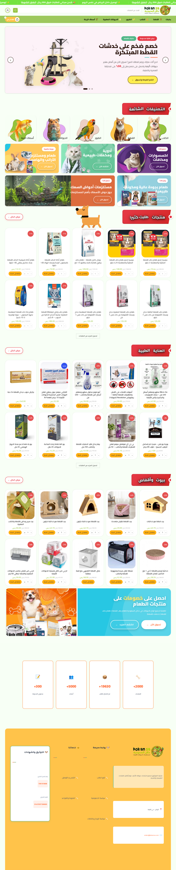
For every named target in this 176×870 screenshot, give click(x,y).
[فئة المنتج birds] (88, 128)
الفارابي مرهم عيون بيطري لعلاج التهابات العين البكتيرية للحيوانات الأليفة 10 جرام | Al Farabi (54, 394)
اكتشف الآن (104, 166)
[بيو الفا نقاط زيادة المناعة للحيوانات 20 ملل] (54, 428)
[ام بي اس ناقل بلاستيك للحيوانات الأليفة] (54, 554)
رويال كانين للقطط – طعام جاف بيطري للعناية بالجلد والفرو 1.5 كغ (88, 261)
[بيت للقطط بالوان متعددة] (121, 505)
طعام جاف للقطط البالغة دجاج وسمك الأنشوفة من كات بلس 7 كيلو (155, 314)
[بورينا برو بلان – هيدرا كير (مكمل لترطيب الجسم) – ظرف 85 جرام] (155, 428)
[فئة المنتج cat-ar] (121, 128)
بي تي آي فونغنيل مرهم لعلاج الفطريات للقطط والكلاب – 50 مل (121, 445)
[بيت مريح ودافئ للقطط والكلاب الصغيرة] (20, 505)
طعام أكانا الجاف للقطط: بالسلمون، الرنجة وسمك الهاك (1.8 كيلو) (54, 262)
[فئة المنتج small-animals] (54, 128)
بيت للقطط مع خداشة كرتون (88, 521)
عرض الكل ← (14, 217)
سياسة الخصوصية (98, 798)
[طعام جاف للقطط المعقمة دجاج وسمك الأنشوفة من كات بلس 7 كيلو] (88, 296)
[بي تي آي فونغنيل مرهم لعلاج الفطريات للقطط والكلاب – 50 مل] (121, 428)
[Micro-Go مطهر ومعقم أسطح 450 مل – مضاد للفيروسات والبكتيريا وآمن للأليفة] (155, 376)
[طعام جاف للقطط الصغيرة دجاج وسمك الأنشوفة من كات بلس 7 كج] (121, 296)
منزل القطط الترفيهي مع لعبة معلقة (88, 572)
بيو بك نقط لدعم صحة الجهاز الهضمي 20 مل (21, 445)
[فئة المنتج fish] (20, 128)
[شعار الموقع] (157, 10)
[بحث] (15, 10)
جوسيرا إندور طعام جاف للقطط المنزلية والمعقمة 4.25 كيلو (121, 261)
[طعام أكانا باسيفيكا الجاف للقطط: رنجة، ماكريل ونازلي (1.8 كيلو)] (20, 243)
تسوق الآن (160, 166)
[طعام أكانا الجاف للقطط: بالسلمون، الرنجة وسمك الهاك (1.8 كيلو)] (54, 243)
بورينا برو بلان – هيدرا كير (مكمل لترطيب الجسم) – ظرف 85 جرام (155, 445)
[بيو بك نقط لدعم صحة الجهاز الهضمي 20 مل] (20, 428)
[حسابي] (7, 10)
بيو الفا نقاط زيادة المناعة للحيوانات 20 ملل (54, 445)
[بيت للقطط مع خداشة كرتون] (88, 505)
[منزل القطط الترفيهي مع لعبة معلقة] (88, 554)
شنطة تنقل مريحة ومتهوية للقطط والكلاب (122, 572)
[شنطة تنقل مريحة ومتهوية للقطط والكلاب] (121, 554)
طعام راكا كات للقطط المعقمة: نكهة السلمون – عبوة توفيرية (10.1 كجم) (20, 314)
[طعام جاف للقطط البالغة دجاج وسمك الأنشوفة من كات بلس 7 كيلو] (155, 296)
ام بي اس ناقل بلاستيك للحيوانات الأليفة (54, 572)
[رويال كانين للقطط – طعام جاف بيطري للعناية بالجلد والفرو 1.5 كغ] (88, 243)
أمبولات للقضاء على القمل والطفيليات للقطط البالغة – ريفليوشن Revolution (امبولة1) (121, 394)
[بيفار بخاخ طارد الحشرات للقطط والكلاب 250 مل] (88, 428)
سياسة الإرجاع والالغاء (96, 818)
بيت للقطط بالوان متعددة (122, 521)
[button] (149, 273)
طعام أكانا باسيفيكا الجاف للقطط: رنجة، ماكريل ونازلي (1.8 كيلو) (20, 261)
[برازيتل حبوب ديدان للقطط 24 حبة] (20, 376)
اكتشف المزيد (127, 625)
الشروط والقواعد (68, 798)
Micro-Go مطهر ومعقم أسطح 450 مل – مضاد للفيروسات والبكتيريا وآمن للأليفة (155, 394)
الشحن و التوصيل (68, 777)
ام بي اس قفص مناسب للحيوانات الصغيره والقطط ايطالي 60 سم (20, 572)
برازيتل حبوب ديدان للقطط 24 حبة (20, 392)
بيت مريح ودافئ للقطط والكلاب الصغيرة (20, 523)
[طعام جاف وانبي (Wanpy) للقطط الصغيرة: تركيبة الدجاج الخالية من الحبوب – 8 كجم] (54, 296)
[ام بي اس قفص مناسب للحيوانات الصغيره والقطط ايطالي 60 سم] (20, 554)
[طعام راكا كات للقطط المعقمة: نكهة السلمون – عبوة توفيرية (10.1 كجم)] (20, 296)
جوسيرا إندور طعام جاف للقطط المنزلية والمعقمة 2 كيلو (155, 261)
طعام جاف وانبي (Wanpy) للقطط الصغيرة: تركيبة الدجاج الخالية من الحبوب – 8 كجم (54, 314)
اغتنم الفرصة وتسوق (144, 80)
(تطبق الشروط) (28, 2)
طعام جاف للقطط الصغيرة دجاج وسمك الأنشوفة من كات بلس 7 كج (121, 314)
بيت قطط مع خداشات (155, 521)
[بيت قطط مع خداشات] (155, 505)
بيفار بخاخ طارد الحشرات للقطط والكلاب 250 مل (88, 445)
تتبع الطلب (101, 777)
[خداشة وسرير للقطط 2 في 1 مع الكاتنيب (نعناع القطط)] (155, 554)
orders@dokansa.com (151, 835)
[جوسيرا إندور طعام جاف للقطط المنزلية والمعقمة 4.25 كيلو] (121, 243)
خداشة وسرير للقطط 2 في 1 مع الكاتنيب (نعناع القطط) (155, 572)
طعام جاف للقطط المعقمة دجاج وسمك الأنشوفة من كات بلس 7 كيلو (88, 314)
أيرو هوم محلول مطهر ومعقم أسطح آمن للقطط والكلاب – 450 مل (88, 394)
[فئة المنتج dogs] (155, 128)
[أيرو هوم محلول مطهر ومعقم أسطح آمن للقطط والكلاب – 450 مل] (88, 376)
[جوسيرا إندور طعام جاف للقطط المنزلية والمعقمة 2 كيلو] (155, 243)
